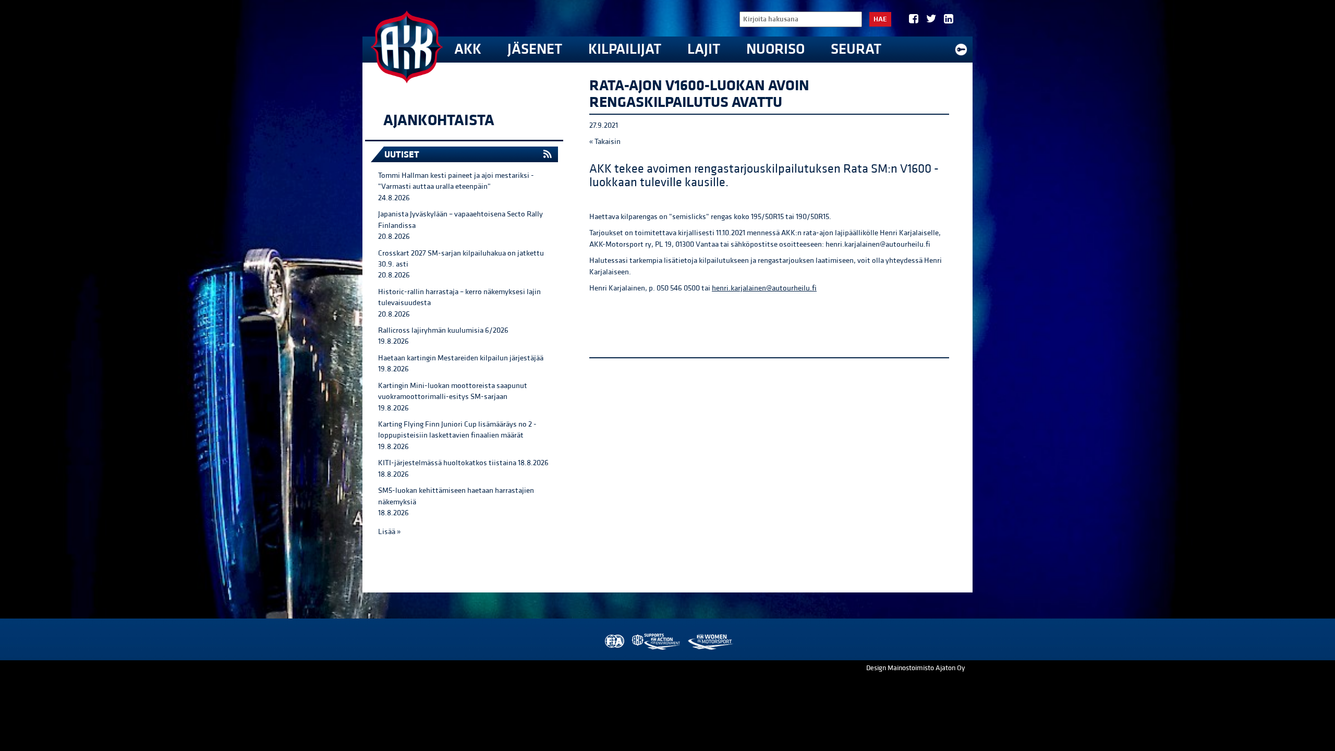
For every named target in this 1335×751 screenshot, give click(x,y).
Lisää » (389, 532)
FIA (613, 642)
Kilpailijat (624, 49)
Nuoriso (775, 49)
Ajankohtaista (438, 120)
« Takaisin (605, 142)
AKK (467, 49)
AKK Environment (656, 642)
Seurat (856, 49)
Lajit (703, 49)
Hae (880, 19)
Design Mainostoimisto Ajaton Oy (915, 668)
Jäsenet (534, 49)
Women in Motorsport (710, 642)
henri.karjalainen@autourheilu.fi (764, 288)
